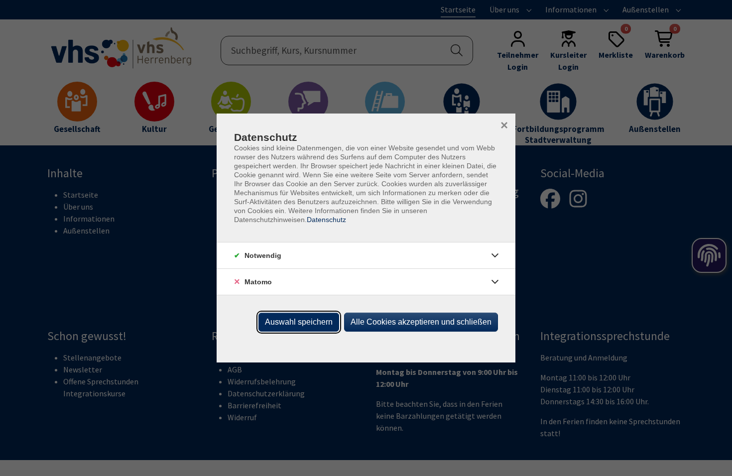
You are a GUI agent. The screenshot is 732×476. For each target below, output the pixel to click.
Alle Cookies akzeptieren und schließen (421, 322)
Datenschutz (326, 220)
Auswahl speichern (299, 322)
